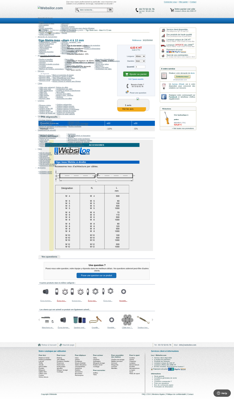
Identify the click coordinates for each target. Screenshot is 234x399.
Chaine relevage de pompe (66, 111)
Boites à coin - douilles (73, 66)
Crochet (114, 366)
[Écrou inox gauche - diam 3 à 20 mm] (61, 297)
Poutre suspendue (46, 28)
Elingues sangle (45, 79)
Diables (42, 53)
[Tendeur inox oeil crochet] (143, 326)
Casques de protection (47, 138)
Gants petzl (43, 141)
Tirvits (41, 363)
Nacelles (87, 47)
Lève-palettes (44, 25)
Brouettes (65, 44)
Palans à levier (44, 358)
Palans (41, 22)
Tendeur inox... (143, 327)
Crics (76, 358)
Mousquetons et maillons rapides (80, 140)
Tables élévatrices (45, 47)
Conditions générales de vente (165, 378)
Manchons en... (48, 327)
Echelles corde (73, 147)
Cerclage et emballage (70, 52)
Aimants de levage (46, 31)
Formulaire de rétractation (163, 387)
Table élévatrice (80, 365)
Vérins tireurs (43, 377)
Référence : (137, 40)
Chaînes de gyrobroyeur (65, 112)
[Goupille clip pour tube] (95, 326)
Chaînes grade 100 (46, 108)
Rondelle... (123, 301)
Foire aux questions (161, 383)
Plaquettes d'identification (105, 59)
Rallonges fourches (46, 52)
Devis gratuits (159, 376)
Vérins (77, 359)
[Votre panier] (172, 10)
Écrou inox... (61, 301)
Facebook (173, 97)
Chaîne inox (43, 107)
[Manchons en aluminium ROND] (47, 326)
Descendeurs (134, 365)
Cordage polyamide (46, 122)
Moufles (60, 368)
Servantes (78, 372)
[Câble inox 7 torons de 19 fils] (127, 326)
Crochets (42, 66)
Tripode (64, 33)
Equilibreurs (43, 30)
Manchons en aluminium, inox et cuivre (79, 62)
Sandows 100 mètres (46, 128)
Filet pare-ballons (45, 154)
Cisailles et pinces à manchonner (68, 90)
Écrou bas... (92, 301)
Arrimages (96, 361)
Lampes (132, 363)
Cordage (60, 372)
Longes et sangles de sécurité (78, 142)
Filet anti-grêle (44, 162)
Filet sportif (43, 156)
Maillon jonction (117, 361)
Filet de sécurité (45, 153)
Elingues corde (44, 80)
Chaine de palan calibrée (66, 114)
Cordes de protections (76, 145)
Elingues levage (99, 363)
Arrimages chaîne (45, 173)
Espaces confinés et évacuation (79, 135)
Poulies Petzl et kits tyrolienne (79, 139)
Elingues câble (44, 77)
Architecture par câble (104, 69)
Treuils (41, 365)
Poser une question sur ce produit (96, 275)
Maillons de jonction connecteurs (51, 69)
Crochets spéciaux (46, 67)
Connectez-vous (170, 2)
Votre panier (180, 9)
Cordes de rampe (45, 125)
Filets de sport (134, 373)
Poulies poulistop (74, 126)
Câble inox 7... (127, 327)
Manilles (68, 64)
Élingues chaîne (45, 76)
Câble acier (43, 373)
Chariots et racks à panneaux (72, 50)
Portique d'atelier (63, 361)
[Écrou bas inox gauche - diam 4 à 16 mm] (92, 297)
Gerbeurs (42, 50)
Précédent (39, 319)
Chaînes (96, 359)
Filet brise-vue (44, 157)
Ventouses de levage (68, 30)
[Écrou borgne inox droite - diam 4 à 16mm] (46, 297)
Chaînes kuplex (44, 110)
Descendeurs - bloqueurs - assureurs (52, 144)
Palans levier (98, 365)
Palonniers (65, 23)
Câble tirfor (43, 94)
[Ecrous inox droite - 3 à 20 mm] (77, 297)
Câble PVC (43, 92)
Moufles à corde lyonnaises (78, 123)
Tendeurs (68, 69)
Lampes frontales (45, 143)
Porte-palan (61, 366)
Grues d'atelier (44, 45)
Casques (132, 361)
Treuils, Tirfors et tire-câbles (49, 33)
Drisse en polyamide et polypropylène (53, 126)
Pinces (41, 26)
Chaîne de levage (117, 359)
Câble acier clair (45, 89)
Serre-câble (69, 59)
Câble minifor (44, 95)
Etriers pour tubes (102, 64)
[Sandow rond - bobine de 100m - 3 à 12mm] (79, 326)
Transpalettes (44, 48)
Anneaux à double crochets (49, 64)
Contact (193, 2)
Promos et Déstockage (92, 48)
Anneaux (42, 62)
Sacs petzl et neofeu (75, 143)
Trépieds (71, 137)
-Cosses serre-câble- (63, 94)
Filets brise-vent (45, 159)
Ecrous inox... (77, 301)
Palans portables (45, 359)
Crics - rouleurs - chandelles (49, 40)
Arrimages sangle (45, 171)
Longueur (130, 56)
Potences (64, 25)
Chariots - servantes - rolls (71, 42)
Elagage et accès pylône (48, 136)
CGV (149, 394)
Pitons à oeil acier (102, 67)
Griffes (95, 373)
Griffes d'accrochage (46, 34)
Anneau (114, 363)
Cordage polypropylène (48, 123)
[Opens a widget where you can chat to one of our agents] (222, 393)
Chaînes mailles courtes (65, 106)
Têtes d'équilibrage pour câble (64, 78)
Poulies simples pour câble (78, 125)
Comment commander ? (163, 381)
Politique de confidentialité (176, 394)
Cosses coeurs (70, 61)
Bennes (64, 40)
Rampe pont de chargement (72, 45)
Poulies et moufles (46, 59)
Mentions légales (158, 394)
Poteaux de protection (92, 45)
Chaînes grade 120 (46, 112)
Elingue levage (62, 370)
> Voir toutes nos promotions (183, 128)
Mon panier (183, 2)
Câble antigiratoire (46, 90)
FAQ (144, 394)
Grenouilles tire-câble (64, 98)
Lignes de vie (44, 139)
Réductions (166, 109)
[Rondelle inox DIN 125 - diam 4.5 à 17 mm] (123, 297)
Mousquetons (134, 368)
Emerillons (99, 66)
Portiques (78, 361)
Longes (132, 370)
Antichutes (72, 134)
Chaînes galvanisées (64, 104)
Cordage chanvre (45, 120)
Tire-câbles (61, 359)
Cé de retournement (68, 31)
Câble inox (43, 97)
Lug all (41, 361)
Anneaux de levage (46, 61)
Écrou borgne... (46, 301)
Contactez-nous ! (182, 76)
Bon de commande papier (163, 385)
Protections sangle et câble (62, 76)
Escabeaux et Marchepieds (71, 48)
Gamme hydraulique (46, 44)
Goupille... (95, 327)
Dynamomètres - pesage (48, 42)
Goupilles (99, 62)
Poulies (41, 368)
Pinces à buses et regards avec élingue (67, 81)
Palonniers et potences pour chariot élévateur (78, 28)
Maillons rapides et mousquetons (108, 61)
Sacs (131, 372)
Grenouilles (43, 366)
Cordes (41, 375)
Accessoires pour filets (47, 165)
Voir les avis (128, 109)
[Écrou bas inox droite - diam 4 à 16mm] (108, 297)
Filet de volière (44, 161)
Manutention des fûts (69, 53)
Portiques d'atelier (68, 26)
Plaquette (114, 365)
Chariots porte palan (46, 23)
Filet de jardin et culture (48, 164)
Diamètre (130, 61)
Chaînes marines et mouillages (68, 109)
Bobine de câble (62, 87)
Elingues (42, 370)
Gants (131, 359)
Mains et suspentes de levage (75, 67)
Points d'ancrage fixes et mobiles (51, 146)
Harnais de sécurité (46, 135)
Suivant (152, 319)
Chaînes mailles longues (66, 108)
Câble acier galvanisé (47, 87)
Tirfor (95, 358)
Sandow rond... (79, 327)
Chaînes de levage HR (47, 113)
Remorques (66, 47)
